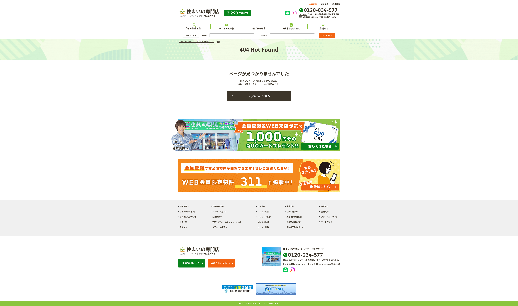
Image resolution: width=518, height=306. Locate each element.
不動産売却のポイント (296, 227)
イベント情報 (263, 227)
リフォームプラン (219, 227)
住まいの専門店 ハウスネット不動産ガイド (199, 13)
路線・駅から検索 (187, 211)
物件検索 (336, 4)
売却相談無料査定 (291, 28)
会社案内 (325, 211)
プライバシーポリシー (330, 216)
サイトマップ (326, 221)
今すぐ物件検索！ (194, 28)
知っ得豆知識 (263, 221)
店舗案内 (323, 28)
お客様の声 (217, 216)
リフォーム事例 (226, 28)
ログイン (183, 227)
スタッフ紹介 (263, 211)
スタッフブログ (264, 216)
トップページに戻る (259, 96)
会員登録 (313, 4)
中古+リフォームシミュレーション (227, 221)
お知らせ (325, 206)
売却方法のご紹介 (294, 221)
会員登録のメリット (188, 216)
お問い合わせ (292, 211)
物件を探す (184, 206)
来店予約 (324, 4)
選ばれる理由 (259, 28)
